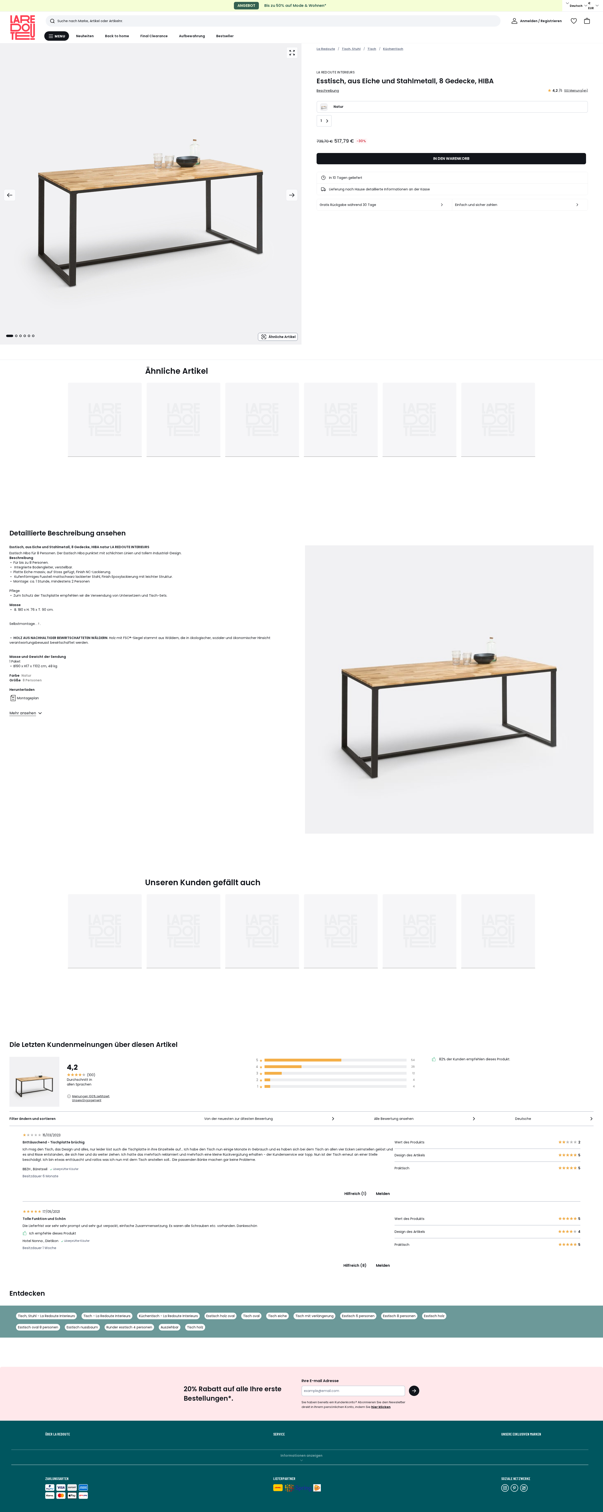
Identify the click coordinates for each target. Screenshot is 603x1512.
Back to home (117, 36)
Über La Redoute (57, 1434)
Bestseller (225, 36)
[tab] (9, 336)
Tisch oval (251, 1316)
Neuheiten (85, 36)
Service (279, 1434)
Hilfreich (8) (355, 1265)
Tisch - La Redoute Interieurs (106, 1316)
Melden (383, 1193)
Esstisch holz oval (220, 1316)
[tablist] (20, 336)
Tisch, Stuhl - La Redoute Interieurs (46, 1316)
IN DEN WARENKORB (451, 158)
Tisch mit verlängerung (314, 1316)
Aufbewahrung (192, 36)
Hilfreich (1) (355, 1193)
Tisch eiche (277, 1316)
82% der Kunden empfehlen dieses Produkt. (474, 1059)
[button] (587, 21)
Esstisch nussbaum (82, 1327)
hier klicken (381, 1407)
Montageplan (28, 698)
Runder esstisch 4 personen (129, 1327)
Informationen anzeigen (301, 1455)
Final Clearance (154, 36)
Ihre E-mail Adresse (320, 1380)
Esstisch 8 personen (399, 1316)
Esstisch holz (434, 1316)
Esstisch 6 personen (358, 1316)
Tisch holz (195, 1327)
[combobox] (269, 1118)
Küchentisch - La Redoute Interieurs (168, 1316)
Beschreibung (328, 90)
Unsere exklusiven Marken (521, 1434)
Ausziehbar (170, 1327)
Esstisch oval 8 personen (38, 1327)
